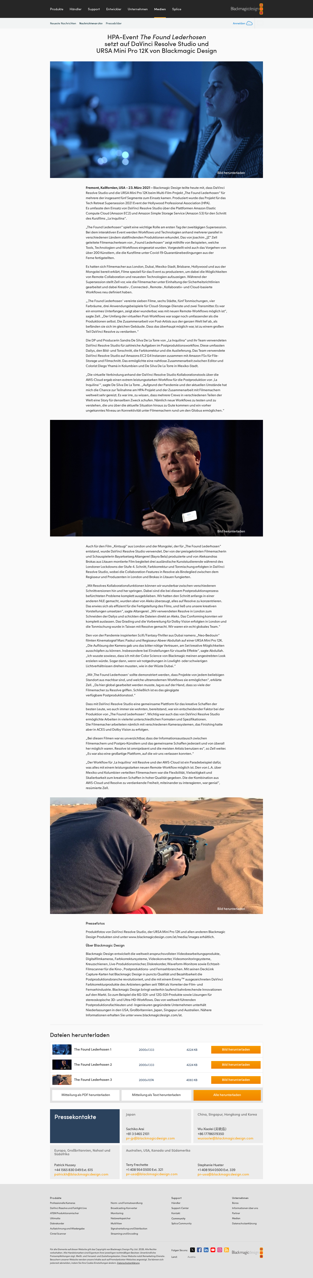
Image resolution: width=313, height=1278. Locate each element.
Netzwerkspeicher (121, 1218)
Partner (236, 1213)
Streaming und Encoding (124, 1233)
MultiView (116, 1223)
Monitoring (117, 1213)
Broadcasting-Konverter (124, 1208)
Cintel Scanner (58, 1233)
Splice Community (181, 1223)
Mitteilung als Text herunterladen (156, 1094)
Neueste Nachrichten (63, 23)
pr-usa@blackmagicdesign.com (152, 1174)
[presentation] (56, 119)
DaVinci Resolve (68, 1208)
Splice (176, 9)
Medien (160, 9)
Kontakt (175, 1213)
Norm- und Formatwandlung (126, 1202)
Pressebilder (114, 23)
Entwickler (113, 9)
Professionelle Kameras (62, 1202)
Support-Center (180, 1208)
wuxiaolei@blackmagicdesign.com (225, 1138)
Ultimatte (55, 1218)
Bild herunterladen (231, 172)
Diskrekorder (57, 1223)
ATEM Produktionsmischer (64, 1213)
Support (94, 9)
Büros (235, 1202)
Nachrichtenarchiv (91, 23)
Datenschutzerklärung (244, 1223)
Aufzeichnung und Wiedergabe (67, 1228)
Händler (76, 9)
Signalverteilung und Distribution (129, 1228)
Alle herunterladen (227, 1094)
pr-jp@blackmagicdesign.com (150, 1138)
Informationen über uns (245, 1208)
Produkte (56, 9)
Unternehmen (138, 9)
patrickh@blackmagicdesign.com (81, 1174)
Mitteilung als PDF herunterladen (86, 1094)
